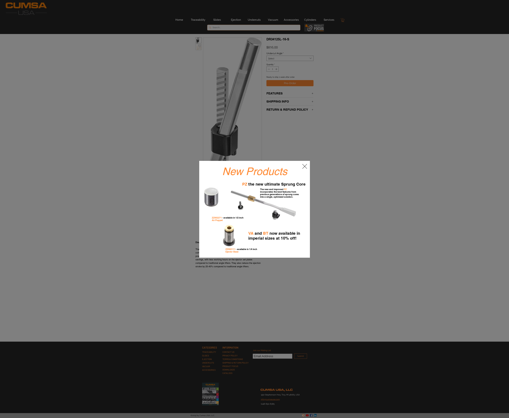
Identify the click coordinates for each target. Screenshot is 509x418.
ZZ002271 (217, 218)
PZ (244, 184)
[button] (304, 166)
